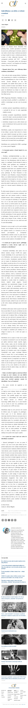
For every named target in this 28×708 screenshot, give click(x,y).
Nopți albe (23, 704)
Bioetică (2, 15)
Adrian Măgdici (5, 24)
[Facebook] (2, 20)
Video (21, 698)
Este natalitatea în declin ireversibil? (8, 646)
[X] (5, 20)
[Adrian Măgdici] (6, 538)
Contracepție (16, 696)
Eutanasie (9, 697)
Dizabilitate (9, 695)
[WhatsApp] (12, 20)
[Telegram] (9, 20)
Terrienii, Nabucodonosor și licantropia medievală (11, 661)
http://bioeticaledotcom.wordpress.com (16, 515)
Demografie (16, 698)
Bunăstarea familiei (17, 700)
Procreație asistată (10, 694)
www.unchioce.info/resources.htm (12, 389)
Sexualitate (15, 692)
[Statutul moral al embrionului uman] (14, 624)
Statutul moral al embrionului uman (9, 630)
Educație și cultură (23, 695)
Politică (21, 693)
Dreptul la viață (10, 692)
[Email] (15, 20)
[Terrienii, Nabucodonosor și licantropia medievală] (14, 655)
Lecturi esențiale (22, 691)
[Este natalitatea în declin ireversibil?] (14, 639)
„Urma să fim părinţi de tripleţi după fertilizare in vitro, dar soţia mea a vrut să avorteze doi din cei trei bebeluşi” (13, 567)
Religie (21, 696)
